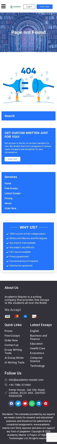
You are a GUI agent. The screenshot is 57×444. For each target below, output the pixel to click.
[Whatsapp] (32, 403)
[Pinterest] (46, 403)
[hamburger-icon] (3, 7)
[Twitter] (18, 403)
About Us (11, 288)
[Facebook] (11, 403)
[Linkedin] (39, 403)
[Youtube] (25, 403)
